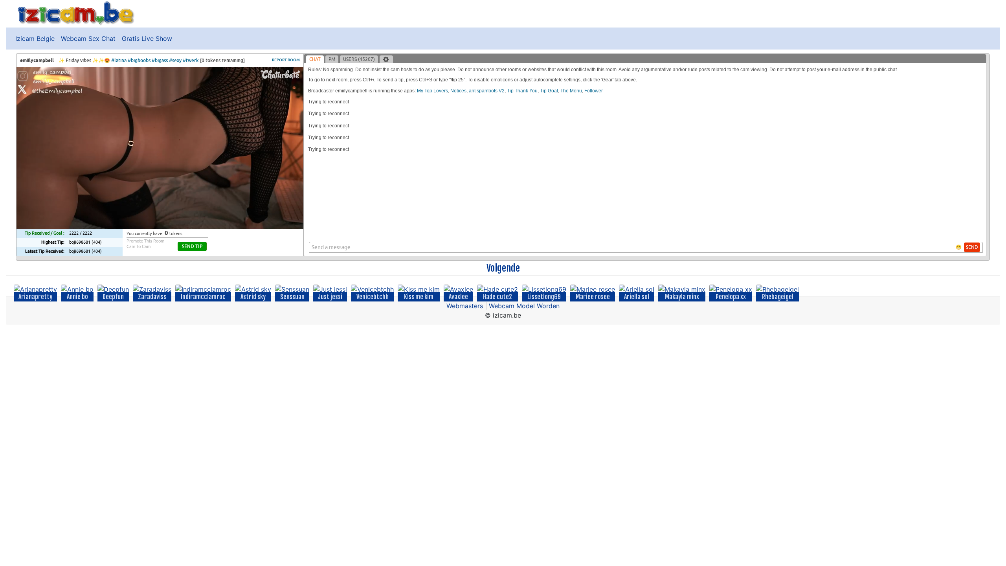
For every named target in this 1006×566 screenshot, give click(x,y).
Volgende (503, 268)
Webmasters (464, 306)
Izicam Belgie (35, 38)
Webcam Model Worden (524, 306)
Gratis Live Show (147, 38)
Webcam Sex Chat (88, 38)
